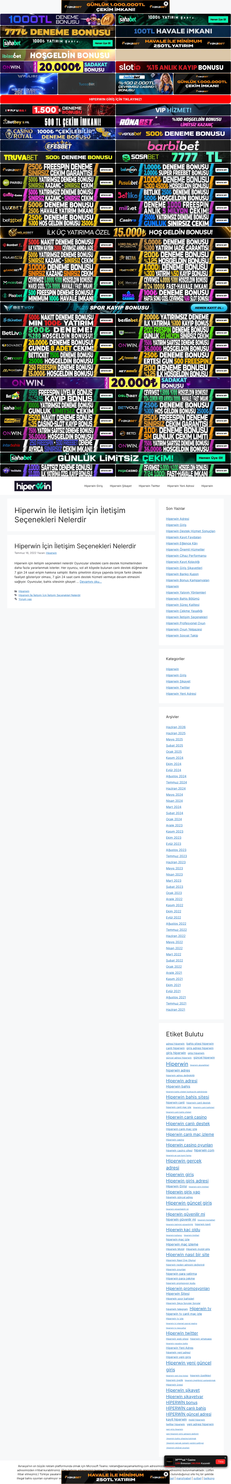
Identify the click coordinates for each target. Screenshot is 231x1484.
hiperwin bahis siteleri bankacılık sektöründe (186, 1092)
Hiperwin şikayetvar (184, 1396)
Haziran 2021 (175, 1009)
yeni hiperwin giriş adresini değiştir (182, 1434)
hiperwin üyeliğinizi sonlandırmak (200, 1380)
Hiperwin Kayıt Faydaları (183, 537)
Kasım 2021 (174, 979)
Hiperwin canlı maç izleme (190, 1134)
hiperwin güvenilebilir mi (177, 1209)
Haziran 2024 (176, 788)
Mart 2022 (173, 954)
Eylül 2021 (173, 991)
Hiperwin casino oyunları (189, 1144)
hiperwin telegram (177, 1309)
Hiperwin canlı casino (186, 1117)
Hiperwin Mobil (175, 1249)
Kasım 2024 (174, 758)
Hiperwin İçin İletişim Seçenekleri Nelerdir (75, 546)
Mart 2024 (173, 807)
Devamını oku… (91, 581)
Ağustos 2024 (176, 776)
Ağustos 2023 (176, 850)
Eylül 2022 (173, 917)
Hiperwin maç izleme (182, 1244)
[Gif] (115, 232)
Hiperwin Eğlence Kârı (182, 543)
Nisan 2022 (174, 948)
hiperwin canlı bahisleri (203, 1107)
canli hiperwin (175, 1048)
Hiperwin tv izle (175, 1318)
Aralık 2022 (174, 899)
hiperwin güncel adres (179, 1197)
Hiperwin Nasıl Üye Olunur (181, 1260)
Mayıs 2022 (174, 942)
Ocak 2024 (174, 819)
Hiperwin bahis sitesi (187, 1097)
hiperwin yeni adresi (178, 1352)
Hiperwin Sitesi (177, 1294)
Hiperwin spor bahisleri (180, 1298)
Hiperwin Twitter (149, 486)
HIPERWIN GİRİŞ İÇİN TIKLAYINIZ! (115, 99)
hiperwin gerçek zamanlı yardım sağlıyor (185, 1443)
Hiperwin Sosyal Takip (182, 635)
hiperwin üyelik (174, 1380)
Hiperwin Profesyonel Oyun (185, 623)
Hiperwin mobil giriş (198, 1249)
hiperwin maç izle (177, 1239)
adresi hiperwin (175, 1043)
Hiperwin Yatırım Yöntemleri (186, 592)
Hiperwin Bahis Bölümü (182, 598)
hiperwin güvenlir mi (181, 1219)
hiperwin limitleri (191, 1235)
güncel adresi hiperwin (179, 1057)
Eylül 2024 (173, 770)
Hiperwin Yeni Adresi (180, 486)
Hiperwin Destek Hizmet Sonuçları (190, 531)
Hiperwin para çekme (180, 1278)
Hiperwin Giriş (93, 486)
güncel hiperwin (204, 1057)
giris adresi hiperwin (199, 1048)
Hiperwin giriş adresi (187, 1180)
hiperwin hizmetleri (206, 1220)
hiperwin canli (175, 1102)
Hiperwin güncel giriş (189, 1203)
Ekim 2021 (173, 985)
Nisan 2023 (174, 874)
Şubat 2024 (174, 813)
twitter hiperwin (175, 1424)
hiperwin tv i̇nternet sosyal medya (181, 1323)
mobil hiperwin (197, 1419)
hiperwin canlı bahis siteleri (178, 1112)
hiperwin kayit (203, 1224)
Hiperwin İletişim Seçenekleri (187, 617)
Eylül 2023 (173, 844)
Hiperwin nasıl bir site (187, 1254)
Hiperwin (207, 486)
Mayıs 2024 (174, 794)
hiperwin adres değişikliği (180, 1075)
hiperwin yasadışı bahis (177, 1343)
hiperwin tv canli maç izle (184, 1314)
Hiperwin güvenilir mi (185, 1214)
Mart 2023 (173, 880)
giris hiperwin (176, 1053)
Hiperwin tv (200, 1308)
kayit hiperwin (176, 1419)
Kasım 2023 (174, 831)
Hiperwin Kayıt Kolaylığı (183, 562)
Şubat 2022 (174, 960)
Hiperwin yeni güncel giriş (188, 1366)
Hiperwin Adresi (177, 519)
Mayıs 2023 (174, 868)
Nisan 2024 (174, 801)
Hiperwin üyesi (174, 1384)
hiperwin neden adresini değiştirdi (185, 1264)
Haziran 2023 (176, 862)
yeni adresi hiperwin (200, 1424)
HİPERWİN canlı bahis (186, 1408)
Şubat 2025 (174, 745)
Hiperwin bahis (178, 1086)
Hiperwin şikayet (183, 1390)
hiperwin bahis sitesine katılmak (181, 1438)
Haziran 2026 (176, 727)
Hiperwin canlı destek (188, 1123)
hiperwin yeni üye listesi (177, 1376)
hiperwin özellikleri (200, 1375)
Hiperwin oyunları (176, 1269)
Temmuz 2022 (176, 930)
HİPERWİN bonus (181, 1402)
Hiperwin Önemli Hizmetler (185, 549)
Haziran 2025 (176, 733)
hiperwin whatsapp (201, 1338)
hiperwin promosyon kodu (180, 1283)
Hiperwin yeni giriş (178, 1357)
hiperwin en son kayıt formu (178, 1155)
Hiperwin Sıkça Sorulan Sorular (183, 1303)
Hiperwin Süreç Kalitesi (182, 605)
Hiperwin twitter (182, 1333)
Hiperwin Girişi (176, 1186)
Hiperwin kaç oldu (183, 1229)
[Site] (57, 169)
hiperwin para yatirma (181, 1274)
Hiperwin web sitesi (177, 1338)
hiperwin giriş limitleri (199, 1187)
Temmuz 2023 (176, 856)
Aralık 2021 (174, 973)
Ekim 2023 (173, 837)
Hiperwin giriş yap (183, 1191)
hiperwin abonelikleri (199, 1065)
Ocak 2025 (174, 751)
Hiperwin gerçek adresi (184, 1164)
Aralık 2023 (174, 825)
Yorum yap (25, 599)
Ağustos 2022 (176, 923)
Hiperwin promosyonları (188, 1288)
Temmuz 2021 (176, 1003)
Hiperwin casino (175, 1139)
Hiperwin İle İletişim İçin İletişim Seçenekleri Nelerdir (49, 595)
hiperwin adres (178, 1070)
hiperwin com (204, 1150)
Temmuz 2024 (176, 782)
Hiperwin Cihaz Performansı (186, 555)
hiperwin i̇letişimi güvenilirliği (179, 1224)
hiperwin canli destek (198, 1102)
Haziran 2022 (176, 936)
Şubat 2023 (174, 887)
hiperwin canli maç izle (178, 1107)
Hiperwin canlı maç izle (181, 1129)
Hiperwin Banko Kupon (182, 574)
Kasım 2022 (174, 905)
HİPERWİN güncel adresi (188, 1414)
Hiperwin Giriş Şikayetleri (184, 568)
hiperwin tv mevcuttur (176, 1328)
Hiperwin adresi (181, 1080)
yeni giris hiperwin (174, 1429)
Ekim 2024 (173, 764)
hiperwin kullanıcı (174, 1235)
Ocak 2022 (174, 966)
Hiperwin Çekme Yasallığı (184, 611)
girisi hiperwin (196, 1053)
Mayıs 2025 (174, 739)
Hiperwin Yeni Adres (179, 1348)
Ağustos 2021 (176, 997)
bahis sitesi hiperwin (200, 1043)
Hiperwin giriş (180, 1174)
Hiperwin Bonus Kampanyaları (187, 580)
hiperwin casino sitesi (179, 1150)
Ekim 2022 (173, 911)
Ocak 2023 (174, 893)
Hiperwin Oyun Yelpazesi (184, 629)
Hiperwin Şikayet (121, 486)
